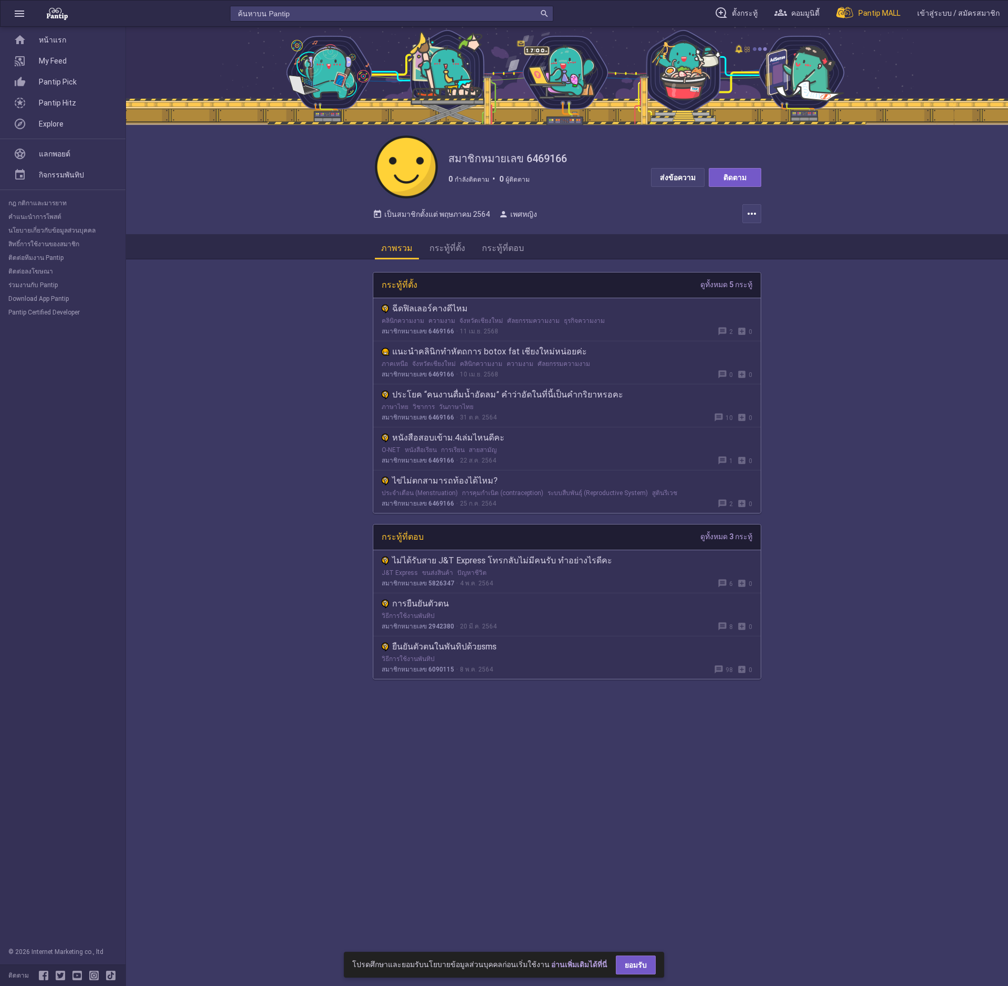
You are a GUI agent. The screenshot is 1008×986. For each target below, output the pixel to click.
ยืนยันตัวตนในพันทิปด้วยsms (444, 647)
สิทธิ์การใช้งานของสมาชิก (43, 244)
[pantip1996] (79, 975)
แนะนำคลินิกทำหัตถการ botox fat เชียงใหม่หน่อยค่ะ (489, 351)
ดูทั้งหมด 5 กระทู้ (726, 284)
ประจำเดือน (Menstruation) (420, 493)
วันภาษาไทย (456, 407)
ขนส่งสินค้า (437, 572)
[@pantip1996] (110, 975)
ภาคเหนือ (395, 364)
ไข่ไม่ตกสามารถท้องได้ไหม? (445, 481)
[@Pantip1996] (62, 975)
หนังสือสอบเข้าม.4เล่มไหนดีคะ (448, 438)
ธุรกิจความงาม (584, 320)
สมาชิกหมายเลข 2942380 (418, 626)
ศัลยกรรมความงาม (533, 320)
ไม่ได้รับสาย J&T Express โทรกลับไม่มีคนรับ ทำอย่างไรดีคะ (502, 560)
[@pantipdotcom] (96, 975)
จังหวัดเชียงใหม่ (481, 320)
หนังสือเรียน (421, 450)
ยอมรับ (636, 965)
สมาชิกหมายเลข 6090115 (418, 669)
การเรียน (453, 450)
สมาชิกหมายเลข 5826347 (418, 583)
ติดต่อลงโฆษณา (30, 271)
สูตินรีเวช (664, 493)
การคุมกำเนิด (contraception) (502, 493)
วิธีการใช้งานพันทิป (408, 616)
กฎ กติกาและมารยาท (37, 203)
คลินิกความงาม (403, 320)
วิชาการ (424, 407)
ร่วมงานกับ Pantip (33, 285)
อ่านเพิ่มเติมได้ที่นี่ (579, 964)
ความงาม (441, 320)
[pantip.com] (57, 13)
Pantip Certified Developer (44, 312)
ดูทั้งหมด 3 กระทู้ (726, 536)
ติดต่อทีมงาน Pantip (36, 257)
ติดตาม (735, 177)
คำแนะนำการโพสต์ (34, 217)
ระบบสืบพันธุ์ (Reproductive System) (598, 493)
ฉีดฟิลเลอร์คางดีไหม (430, 308)
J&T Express (400, 572)
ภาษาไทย (395, 407)
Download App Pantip (38, 298)
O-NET (391, 450)
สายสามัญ (483, 450)
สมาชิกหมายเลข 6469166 (418, 331)
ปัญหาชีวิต (472, 572)
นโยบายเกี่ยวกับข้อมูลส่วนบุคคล (52, 230)
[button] (19, 13)
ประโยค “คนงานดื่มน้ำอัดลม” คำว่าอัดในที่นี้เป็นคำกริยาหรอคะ (507, 395)
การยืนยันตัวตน (420, 604)
